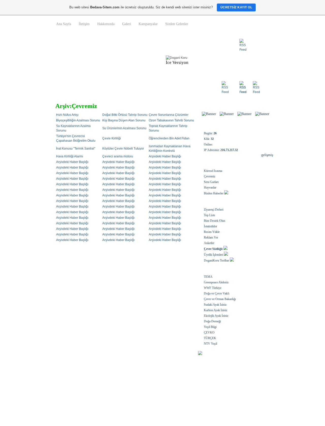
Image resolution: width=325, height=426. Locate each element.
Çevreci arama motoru (117, 156)
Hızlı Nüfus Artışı (67, 115)
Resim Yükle (212, 232)
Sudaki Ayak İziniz (215, 304)
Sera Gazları (211, 182)
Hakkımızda (106, 24)
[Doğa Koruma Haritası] (227, 114)
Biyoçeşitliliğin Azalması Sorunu (78, 120)
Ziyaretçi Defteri (213, 209)
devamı (260, 389)
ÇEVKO (209, 332)
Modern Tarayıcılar (143, 388)
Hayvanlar (210, 187)
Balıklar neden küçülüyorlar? (80, 375)
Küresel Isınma (213, 171)
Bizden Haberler (213, 193)
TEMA (208, 277)
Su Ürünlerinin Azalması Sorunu (124, 128)
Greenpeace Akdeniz (216, 282)
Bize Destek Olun (214, 221)
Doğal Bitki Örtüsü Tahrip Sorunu (125, 115)
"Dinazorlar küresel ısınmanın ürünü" (86, 382)
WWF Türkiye (212, 288)
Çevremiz (209, 176)
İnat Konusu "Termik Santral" (75, 148)
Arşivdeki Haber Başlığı (165, 156)
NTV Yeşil (210, 343)
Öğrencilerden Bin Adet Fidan (169, 138)
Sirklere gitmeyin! (72, 395)
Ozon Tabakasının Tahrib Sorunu (171, 120)
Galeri (126, 24)
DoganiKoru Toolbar (216, 260)
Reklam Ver (211, 237)
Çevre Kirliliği (111, 138)
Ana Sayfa (63, 24)
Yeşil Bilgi (210, 327)
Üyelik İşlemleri (213, 254)
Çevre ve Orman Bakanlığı (220, 299)
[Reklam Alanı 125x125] (244, 114)
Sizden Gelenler (176, 24)
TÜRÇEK (210, 338)
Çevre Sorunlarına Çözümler (168, 115)
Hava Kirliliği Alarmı (69, 156)
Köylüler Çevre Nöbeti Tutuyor (123, 148)
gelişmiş (267, 155)
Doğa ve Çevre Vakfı (216, 293)
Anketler (209, 243)
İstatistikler (210, 226)
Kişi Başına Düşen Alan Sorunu (123, 120)
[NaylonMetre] (209, 114)
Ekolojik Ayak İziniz (216, 316)
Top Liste (209, 215)
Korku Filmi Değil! (143, 395)
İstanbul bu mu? (142, 382)
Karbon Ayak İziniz (215, 310)
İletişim (84, 24)
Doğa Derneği (212, 321)
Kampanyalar (148, 24)
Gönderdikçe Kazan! (144, 375)
